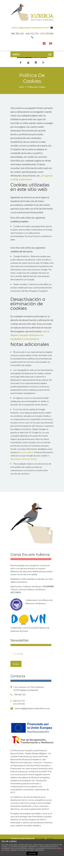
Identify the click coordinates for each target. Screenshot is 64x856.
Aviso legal (40, 838)
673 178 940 (19, 704)
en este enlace (26, 452)
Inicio (21, 87)
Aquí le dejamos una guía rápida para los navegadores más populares (29, 335)
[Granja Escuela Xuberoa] (32, 13)
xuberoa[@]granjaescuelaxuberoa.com (32, 708)
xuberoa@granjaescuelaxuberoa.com (30, 27)
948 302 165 (20, 694)
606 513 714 (19, 701)
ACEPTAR (32, 853)
